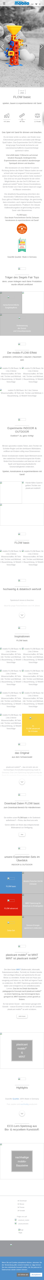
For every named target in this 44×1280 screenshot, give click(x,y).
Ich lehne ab (23, 1275)
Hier (33, 1265)
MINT (18, 969)
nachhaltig (24, 1104)
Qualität (16, 1099)
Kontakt (22, 1210)
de (32, 4)
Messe (21, 1204)
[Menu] (4, 3)
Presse (21, 1207)
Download (23, 1201)
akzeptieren (36, 1275)
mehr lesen (22, 1016)
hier (22, 834)
